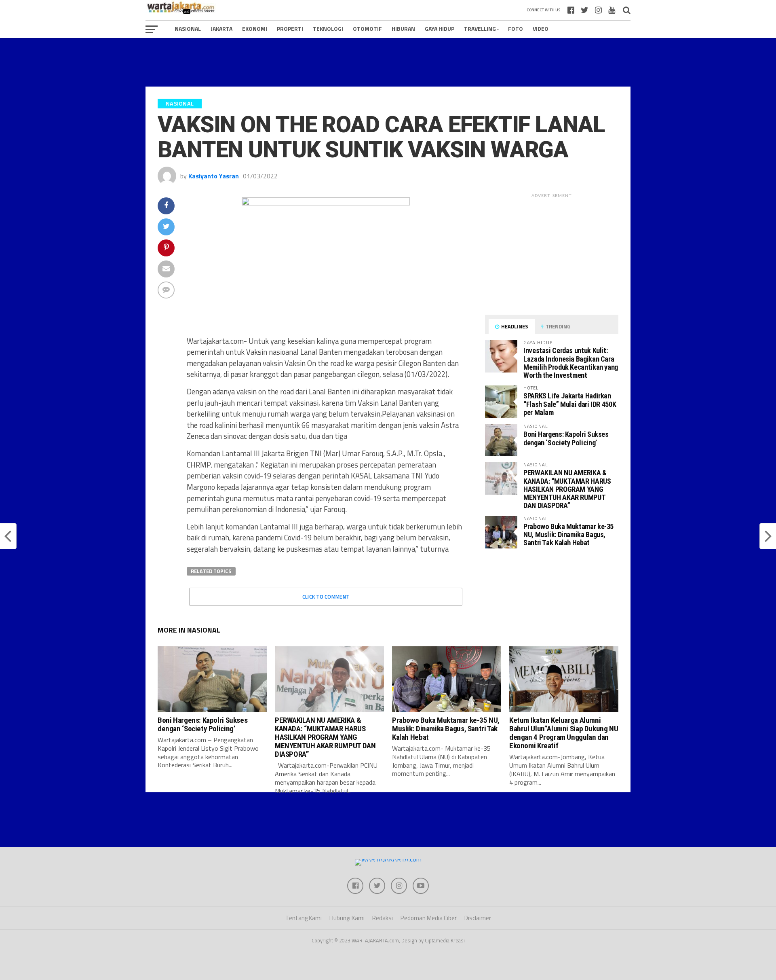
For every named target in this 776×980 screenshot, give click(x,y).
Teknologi (328, 28)
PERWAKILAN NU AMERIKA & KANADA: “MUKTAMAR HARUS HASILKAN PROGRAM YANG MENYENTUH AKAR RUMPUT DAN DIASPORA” (567, 489)
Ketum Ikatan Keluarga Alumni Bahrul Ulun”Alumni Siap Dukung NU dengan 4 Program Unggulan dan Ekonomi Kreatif (563, 732)
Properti (290, 28)
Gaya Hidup (439, 28)
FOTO (515, 28)
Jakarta (221, 28)
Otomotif (367, 28)
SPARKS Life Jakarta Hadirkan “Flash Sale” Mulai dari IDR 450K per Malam (569, 404)
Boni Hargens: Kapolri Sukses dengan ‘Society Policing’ (566, 438)
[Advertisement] (388, 62)
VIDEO (540, 28)
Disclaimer (477, 918)
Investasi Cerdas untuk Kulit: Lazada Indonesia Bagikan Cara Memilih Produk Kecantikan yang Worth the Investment (570, 362)
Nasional (188, 28)
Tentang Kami (303, 918)
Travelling (480, 28)
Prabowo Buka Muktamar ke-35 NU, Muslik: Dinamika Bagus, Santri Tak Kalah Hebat (568, 534)
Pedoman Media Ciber (429, 918)
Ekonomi (254, 28)
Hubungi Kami (347, 918)
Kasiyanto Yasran (213, 176)
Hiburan (403, 28)
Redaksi (382, 918)
